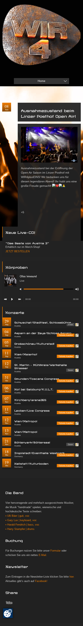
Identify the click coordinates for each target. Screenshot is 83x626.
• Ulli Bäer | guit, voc (17, 515)
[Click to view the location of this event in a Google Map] (77, 324)
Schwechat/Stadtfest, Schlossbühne (42, 322)
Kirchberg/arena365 (30, 399)
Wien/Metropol (25, 421)
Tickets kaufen (65, 335)
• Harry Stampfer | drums (19, 529)
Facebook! (41, 581)
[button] (49, 217)
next (20, 299)
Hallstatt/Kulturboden (31, 463)
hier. (72, 576)
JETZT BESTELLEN (17, 251)
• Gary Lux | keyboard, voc (21, 520)
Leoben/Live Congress (32, 410)
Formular (55, 550)
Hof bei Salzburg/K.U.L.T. (33, 389)
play (12, 299)
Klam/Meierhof (25, 354)
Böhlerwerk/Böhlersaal (32, 442)
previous (5, 299)
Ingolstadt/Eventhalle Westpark (39, 452)
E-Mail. (43, 555)
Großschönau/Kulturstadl (34, 343)
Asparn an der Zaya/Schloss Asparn (42, 333)
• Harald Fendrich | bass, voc (22, 524)
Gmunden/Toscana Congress (36, 378)
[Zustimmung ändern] (8, 613)
